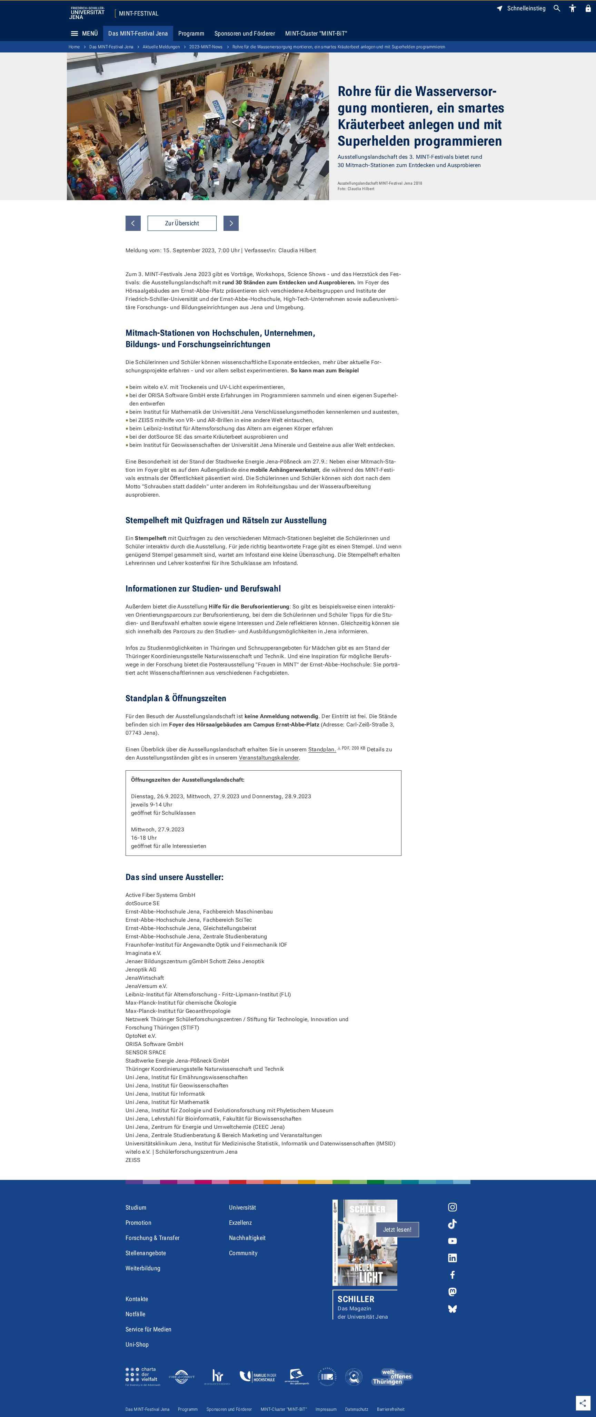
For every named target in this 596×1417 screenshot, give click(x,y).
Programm (191, 33)
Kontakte (137, 1298)
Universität (242, 1207)
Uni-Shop (137, 1344)
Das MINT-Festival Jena (138, 33)
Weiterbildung (143, 1268)
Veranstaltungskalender (269, 757)
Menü (90, 33)
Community (243, 1253)
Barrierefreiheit (391, 1409)
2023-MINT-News (205, 46)
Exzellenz (240, 1222)
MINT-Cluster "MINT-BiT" (316, 33)
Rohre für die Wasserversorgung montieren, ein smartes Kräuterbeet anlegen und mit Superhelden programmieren (338, 46)
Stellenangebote (146, 1253)
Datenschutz (357, 1409)
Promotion (138, 1222)
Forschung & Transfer (152, 1237)
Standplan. (337, 749)
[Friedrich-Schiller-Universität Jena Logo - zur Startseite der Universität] (87, 13)
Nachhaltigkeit (247, 1237)
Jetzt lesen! (397, 1229)
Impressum (326, 1409)
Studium (136, 1207)
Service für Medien (149, 1329)
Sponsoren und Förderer (245, 33)
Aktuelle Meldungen (161, 46)
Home (74, 46)
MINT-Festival (138, 13)
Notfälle (136, 1314)
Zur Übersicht (182, 223)
